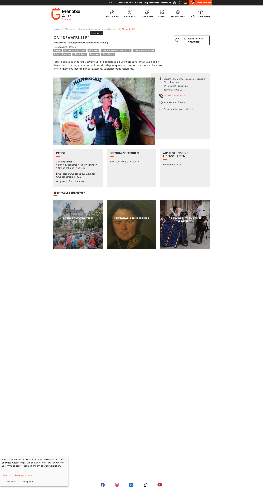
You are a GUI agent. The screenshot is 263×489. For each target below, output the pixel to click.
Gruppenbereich (151, 2)
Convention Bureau (127, 2)
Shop (139, 2)
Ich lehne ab (10, 481)
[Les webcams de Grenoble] (174, 2)
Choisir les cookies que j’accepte (17, 475)
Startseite (57, 29)
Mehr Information (78, 224)
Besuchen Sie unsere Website (179, 109)
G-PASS (112, 2)
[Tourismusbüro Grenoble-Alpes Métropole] (65, 14)
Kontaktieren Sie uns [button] (174, 102)
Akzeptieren (28, 481)
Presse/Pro (166, 2)
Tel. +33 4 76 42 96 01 (174, 95)
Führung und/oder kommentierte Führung (96, 29)
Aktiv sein (69, 29)
